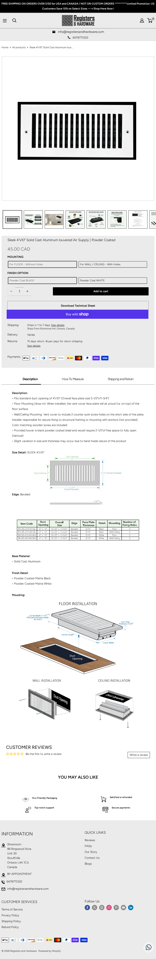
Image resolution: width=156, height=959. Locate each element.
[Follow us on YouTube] (123, 907)
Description (30, 379)
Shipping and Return (121, 379)
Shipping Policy (11, 921)
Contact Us (92, 858)
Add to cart (100, 291)
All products (19, 47)
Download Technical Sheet (78, 305)
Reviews (90, 840)
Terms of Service (12, 909)
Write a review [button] (139, 755)
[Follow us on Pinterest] (116, 907)
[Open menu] (5, 20)
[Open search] (14, 20)
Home (5, 47)
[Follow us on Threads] (101, 907)
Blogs (88, 863)
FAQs (88, 846)
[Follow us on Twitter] (94, 907)
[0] (150, 20)
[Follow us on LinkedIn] (130, 907)
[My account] (142, 20)
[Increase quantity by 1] (27, 291)
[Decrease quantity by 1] (11, 291)
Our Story (91, 852)
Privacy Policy (10, 915)
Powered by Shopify (49, 951)
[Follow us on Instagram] (109, 907)
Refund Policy (10, 927)
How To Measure (73, 379)
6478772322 (14, 881)
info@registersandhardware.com (28, 888)
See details (57, 325)
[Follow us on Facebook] (87, 907)
